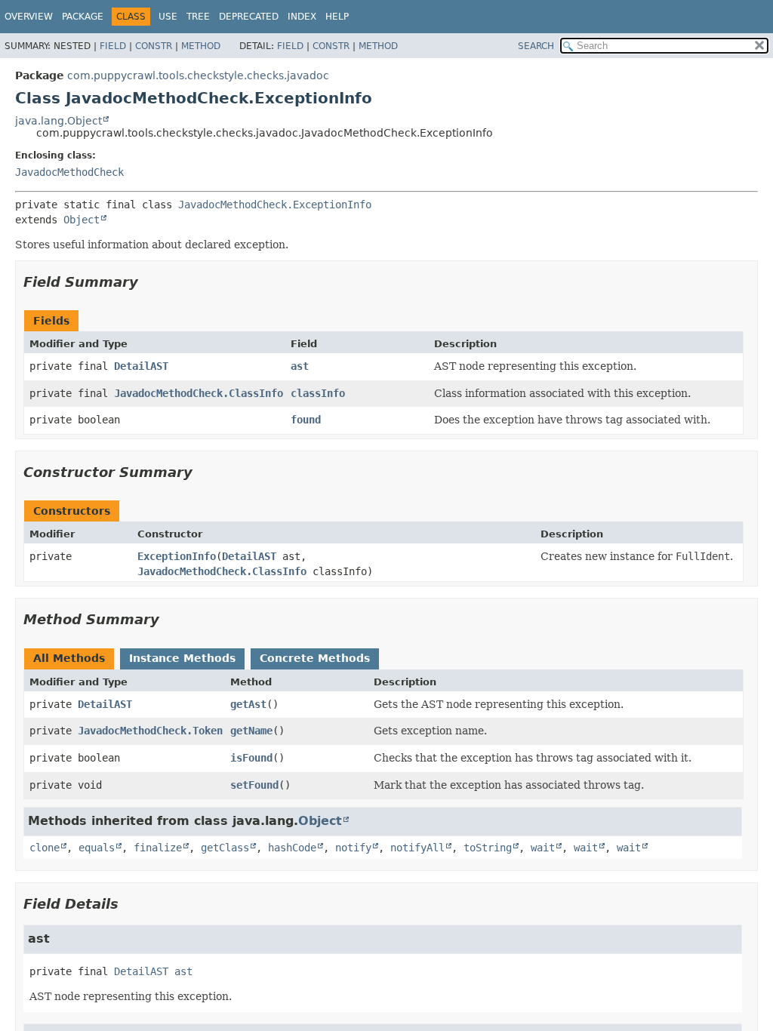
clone (44, 848)
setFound (254, 785)
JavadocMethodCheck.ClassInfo (198, 393)
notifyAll (417, 848)
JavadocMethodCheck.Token (150, 731)
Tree (198, 16)
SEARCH (536, 46)
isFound (251, 758)
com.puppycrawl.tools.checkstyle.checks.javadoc (198, 75)
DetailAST (141, 366)
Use (168, 16)
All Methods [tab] (69, 658)
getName (251, 731)
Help (337, 16)
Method (200, 46)
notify (353, 848)
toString (487, 848)
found (306, 420)
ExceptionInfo (176, 556)
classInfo (318, 393)
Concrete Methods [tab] (315, 658)
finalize (158, 848)
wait (543, 848)
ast (300, 366)
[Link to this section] (149, 282)
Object (81, 220)
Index (302, 16)
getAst (248, 704)
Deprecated (249, 16)
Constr (153, 46)
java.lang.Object (58, 121)
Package (82, 16)
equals (97, 848)
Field (113, 46)
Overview (29, 16)
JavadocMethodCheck (69, 172)
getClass (225, 848)
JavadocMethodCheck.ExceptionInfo (274, 205)
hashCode (292, 848)
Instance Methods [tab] (182, 658)
